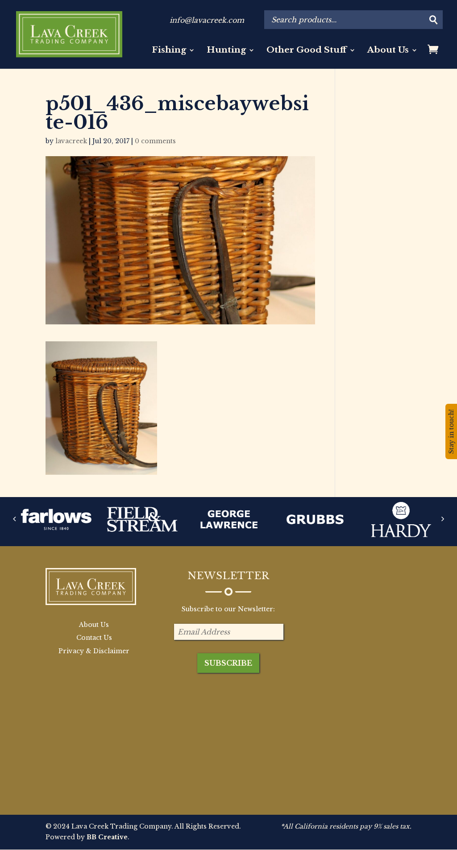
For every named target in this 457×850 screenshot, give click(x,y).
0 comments (155, 141)
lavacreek (71, 141)
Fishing (169, 51)
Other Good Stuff (306, 51)
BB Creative (107, 837)
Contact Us (94, 638)
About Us (388, 51)
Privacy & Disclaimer (93, 651)
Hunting (226, 51)
